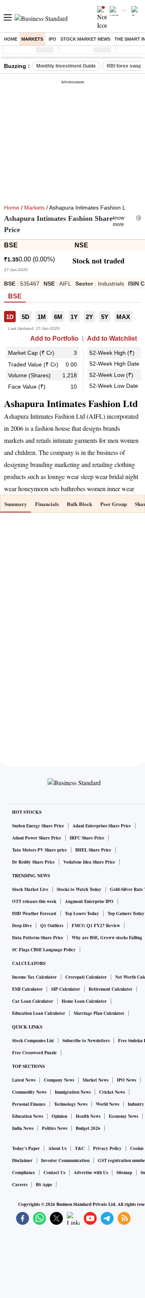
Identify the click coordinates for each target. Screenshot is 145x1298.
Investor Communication (65, 1160)
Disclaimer (22, 1160)
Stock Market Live (30, 889)
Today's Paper (26, 1148)
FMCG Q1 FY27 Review (96, 925)
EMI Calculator (27, 989)
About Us (57, 1148)
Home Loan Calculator (84, 1001)
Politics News (54, 1128)
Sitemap (124, 1172)
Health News (88, 1116)
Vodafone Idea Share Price (89, 862)
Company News (59, 1080)
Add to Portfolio (54, 338)
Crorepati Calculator (86, 977)
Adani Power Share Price (36, 838)
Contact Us (54, 1172)
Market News (95, 1080)
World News (107, 1104)
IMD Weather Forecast (34, 913)
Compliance (23, 1172)
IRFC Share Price (87, 838)
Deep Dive (22, 925)
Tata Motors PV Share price (39, 850)
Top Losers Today (82, 913)
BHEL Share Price (93, 850)
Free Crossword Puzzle (34, 1052)
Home (10, 39)
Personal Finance (29, 1104)
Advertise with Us (91, 1172)
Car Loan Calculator (32, 1001)
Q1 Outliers (51, 925)
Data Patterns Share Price (37, 937)
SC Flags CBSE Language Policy (44, 949)
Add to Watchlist (112, 338)
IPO (52, 39)
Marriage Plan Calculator (99, 1013)
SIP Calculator (65, 989)
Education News (27, 1116)
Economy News (123, 1116)
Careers (19, 1184)
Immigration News (73, 1092)
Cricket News (112, 1092)
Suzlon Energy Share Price (38, 826)
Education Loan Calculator (38, 1013)
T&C (80, 1148)
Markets (32, 39)
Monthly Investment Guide (66, 66)
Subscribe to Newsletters (86, 1040)
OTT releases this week (34, 901)
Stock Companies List (33, 1040)
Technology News (70, 1104)
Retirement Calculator (111, 989)
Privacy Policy (107, 1148)
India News (22, 1128)
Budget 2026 (88, 1128)
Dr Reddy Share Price (33, 862)
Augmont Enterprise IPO (89, 901)
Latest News (23, 1080)
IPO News (126, 1080)
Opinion (59, 1116)
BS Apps (44, 1184)
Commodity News (29, 1092)
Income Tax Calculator (34, 977)
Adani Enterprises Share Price (101, 826)
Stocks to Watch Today (79, 889)
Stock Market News (85, 39)
